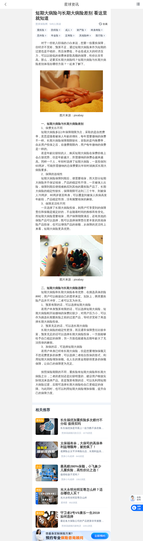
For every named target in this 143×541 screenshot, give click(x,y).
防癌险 (54, 30)
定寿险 (68, 35)
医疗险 (99, 35)
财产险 (80, 30)
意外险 (40, 35)
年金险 (54, 35)
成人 (67, 30)
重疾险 (40, 30)
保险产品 (41, 220)
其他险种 (84, 35)
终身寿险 (95, 30)
